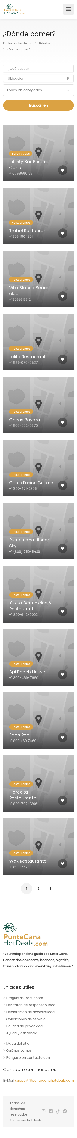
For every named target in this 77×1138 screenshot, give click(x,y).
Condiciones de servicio (26, 1019)
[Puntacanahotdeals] (14, 9)
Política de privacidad (24, 1026)
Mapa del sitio (17, 1043)
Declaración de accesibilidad (30, 1012)
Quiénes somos (19, 1050)
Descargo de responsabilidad (30, 1005)
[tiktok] (57, 1111)
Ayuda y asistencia (21, 1033)
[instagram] (43, 1111)
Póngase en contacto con (28, 1057)
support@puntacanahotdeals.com (44, 1080)
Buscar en (38, 105)
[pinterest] (64, 1111)
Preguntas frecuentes (24, 998)
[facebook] (50, 1111)
